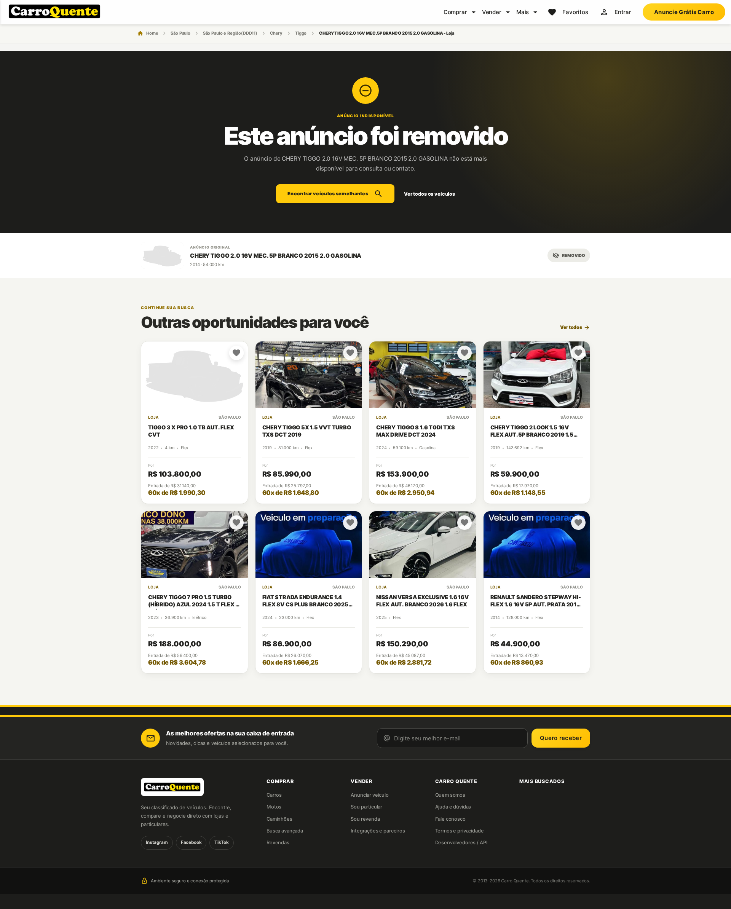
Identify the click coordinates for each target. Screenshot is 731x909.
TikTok (221, 842)
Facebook (191, 842)
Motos (274, 807)
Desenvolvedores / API (461, 842)
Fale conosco (450, 819)
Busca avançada (285, 831)
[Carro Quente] (190, 787)
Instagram (157, 842)
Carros (274, 795)
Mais (522, 12)
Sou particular (366, 807)
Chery (276, 33)
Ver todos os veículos (429, 194)
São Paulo (180, 33)
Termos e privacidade (459, 831)
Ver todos (575, 327)
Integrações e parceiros (378, 831)
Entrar (622, 12)
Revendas (278, 842)
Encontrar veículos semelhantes (335, 193)
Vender (491, 12)
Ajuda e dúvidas (453, 807)
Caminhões (279, 819)
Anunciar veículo (370, 795)
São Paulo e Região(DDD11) (230, 33)
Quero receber (561, 738)
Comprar (455, 12)
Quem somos (450, 795)
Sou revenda (365, 819)
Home (152, 33)
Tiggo (300, 33)
